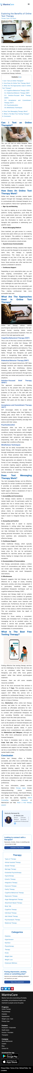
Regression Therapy (11, 896)
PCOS (7, 953)
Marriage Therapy (10, 869)
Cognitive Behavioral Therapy (14, 892)
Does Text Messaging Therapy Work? (15, 111)
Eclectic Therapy (10, 879)
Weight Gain (9, 956)
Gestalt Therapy (10, 866)
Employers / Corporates (9, 1027)
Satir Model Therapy (11, 916)
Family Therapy (10, 889)
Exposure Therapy (10, 886)
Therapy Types (5, 18)
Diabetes (7, 936)
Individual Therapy (11, 913)
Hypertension (9, 939)
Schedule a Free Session (17, 847)
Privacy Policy (5, 1068)
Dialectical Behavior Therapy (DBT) (17, 93)
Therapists (5, 1035)
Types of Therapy (10, 859)
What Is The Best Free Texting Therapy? (15, 114)
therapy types (20, 788)
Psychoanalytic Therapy (12, 919)
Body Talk (8, 906)
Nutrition (7, 943)
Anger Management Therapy (14, 899)
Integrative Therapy (11, 882)
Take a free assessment (17, 982)
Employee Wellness (11, 963)
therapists (24, 800)
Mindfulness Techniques (13, 107)
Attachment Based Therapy (13, 903)
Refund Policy (24, 1068)
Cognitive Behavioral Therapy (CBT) (17, 90)
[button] (28, 4)
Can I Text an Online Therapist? (12, 81)
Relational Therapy (11, 923)
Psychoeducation (11, 105)
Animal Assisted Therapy (13, 862)
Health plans (5, 1030)
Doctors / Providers (7, 1032)
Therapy (7, 949)
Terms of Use (14, 1068)
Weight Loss (9, 959)
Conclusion (6, 116)
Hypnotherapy (9, 876)
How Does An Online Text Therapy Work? (16, 83)
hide (20, 77)
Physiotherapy (9, 946)
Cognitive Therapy (11, 909)
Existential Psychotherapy (13, 872)
